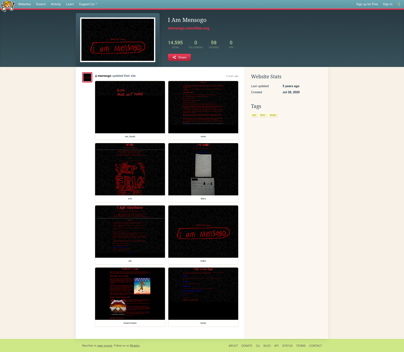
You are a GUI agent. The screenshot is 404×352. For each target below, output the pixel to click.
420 (254, 115)
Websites (24, 4)
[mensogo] (87, 77)
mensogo (104, 75)
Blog (267, 346)
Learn (70, 4)
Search (41, 4)
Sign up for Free (367, 4)
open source (104, 345)
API (276, 346)
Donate (246, 346)
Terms (301, 346)
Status (287, 346)
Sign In (387, 4)
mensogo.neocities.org (188, 28)
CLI (258, 346)
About (233, 346)
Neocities (87, 345)
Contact (315, 346)
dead (273, 115)
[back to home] (7, 6)
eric (263, 115)
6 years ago (232, 75)
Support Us (86, 4)
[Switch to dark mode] (399, 4)
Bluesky (135, 345)
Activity (56, 4)
